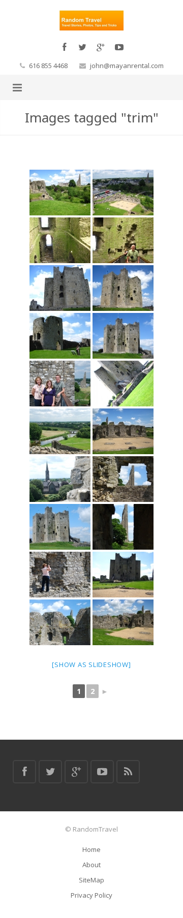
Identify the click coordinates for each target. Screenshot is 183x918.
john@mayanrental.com (127, 65)
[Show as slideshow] (91, 664)
